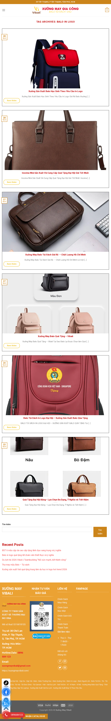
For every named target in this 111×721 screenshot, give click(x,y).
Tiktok (6, 686)
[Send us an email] (65, 667)
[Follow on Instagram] (65, 661)
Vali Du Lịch (51, 685)
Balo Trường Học (44, 681)
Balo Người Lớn (84, 681)
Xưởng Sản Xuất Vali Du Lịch (41, 688)
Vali (44, 685)
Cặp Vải (29, 681)
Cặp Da (22, 681)
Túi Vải (17, 685)
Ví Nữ (79, 685)
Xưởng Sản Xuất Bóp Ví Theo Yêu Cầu (67, 688)
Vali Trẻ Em (61, 685)
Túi (103, 681)
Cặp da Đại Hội (12, 681)
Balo (35, 681)
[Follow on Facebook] (60, 661)
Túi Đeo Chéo (26, 685)
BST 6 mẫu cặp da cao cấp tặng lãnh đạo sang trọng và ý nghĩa (31, 550)
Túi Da (11, 685)
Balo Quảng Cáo (59, 681)
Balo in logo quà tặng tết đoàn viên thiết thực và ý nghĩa (28, 555)
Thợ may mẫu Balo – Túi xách (15, 564)
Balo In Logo (72, 681)
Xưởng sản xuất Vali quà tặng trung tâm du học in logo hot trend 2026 (34, 569)
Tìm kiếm (6, 524)
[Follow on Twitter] (60, 667)
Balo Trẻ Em (95, 681)
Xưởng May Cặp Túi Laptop (18, 688)
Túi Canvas (37, 685)
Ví (67, 685)
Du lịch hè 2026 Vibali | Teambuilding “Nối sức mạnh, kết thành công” (34, 560)
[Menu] (3, 10)
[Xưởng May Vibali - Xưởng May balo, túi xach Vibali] (55, 10)
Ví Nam (72, 685)
